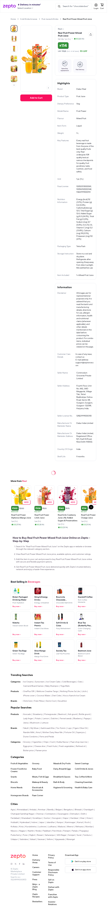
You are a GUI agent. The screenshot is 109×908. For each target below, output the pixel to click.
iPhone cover (29, 695)
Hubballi (14, 822)
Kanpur (60, 822)
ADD (26, 502)
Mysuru (14, 831)
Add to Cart (36, 97)
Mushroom (35, 723)
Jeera (25, 723)
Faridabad (15, 818)
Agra (13, 809)
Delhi (83, 814)
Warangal (70, 839)
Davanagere (62, 814)
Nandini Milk (28, 732)
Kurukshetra (30, 826)
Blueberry (77, 718)
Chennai (39, 814)
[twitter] (17, 863)
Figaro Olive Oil (80, 728)
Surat (79, 835)
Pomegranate (50, 714)
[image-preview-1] (14, 38)
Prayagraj (83, 831)
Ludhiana (52, 826)
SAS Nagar (61, 835)
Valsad (32, 839)
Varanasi (41, 839)
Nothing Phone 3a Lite (70, 691)
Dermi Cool (51, 701)
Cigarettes (36, 742)
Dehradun (74, 814)
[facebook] (21, 863)
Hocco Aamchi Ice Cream (74, 695)
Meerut (70, 826)
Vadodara (24, 839)
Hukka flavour (62, 742)
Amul (38, 732)
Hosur (89, 818)
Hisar (82, 818)
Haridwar (74, 818)
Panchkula (56, 831)
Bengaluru (68, 809)
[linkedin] (25, 863)
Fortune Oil (69, 732)
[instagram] (13, 863)
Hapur (65, 818)
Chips (45, 742)
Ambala (32, 809)
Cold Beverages (69, 682)
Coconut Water (43, 695)
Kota (21, 826)
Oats (80, 682)
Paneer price (41, 750)
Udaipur (14, 839)
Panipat (66, 831)
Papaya (87, 718)
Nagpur (22, 831)
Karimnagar (70, 822)
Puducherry (16, 835)
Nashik (31, 831)
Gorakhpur (37, 818)
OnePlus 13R (28, 691)
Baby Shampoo (51, 686)
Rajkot (32, 835)
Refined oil (80, 746)
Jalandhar (50, 822)
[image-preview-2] (14, 48)
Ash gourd (72, 714)
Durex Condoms (30, 736)
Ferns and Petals (46, 736)
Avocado (27, 714)
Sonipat (71, 835)
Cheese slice (39, 746)
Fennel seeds (65, 718)
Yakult (26, 728)
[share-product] (90, 34)
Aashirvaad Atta (47, 728)
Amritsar (41, 809)
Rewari (40, 835)
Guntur (47, 818)
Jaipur (41, 822)
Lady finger (28, 718)
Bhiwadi (78, 809)
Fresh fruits (52, 746)
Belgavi (58, 809)
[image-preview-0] (14, 28)
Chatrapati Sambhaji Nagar (22, 814)
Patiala (74, 831)
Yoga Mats (65, 686)
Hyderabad (25, 822)
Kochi (87, 822)
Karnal (80, 822)
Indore (34, 822)
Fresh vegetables (66, 746)
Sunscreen (39, 682)
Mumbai (89, 826)
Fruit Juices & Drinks (50, 19)
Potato (38, 718)
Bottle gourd (84, 714)
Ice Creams (28, 682)
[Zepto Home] (9, 6)
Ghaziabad (26, 818)
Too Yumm (61, 728)
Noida (38, 831)
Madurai (61, 826)
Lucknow (42, 826)
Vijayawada (59, 839)
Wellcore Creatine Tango (47, 691)
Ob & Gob (27, 701)
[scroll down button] (14, 85)
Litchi (84, 691)
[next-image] (48, 88)
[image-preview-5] (14, 78)
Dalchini (54, 718)
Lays (69, 728)
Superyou (80, 732)
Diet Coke (56, 695)
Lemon (46, 718)
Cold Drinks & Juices (28, 19)
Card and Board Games (33, 686)
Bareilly (50, 809)
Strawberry (37, 714)
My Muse (34, 728)
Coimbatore (50, 814)
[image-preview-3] (14, 58)
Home (13, 19)
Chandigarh (88, 809)
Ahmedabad (22, 809)
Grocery (26, 742)
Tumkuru (87, 835)
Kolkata (14, 826)
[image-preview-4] (14, 68)
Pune (25, 835)
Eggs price (27, 746)
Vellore (50, 839)
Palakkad (46, 831)
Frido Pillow (39, 701)
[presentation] (18, 19)
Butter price (28, 750)
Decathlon (62, 701)
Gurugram (56, 818)
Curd (52, 742)
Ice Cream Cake (53, 682)
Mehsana (79, 826)
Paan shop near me (78, 742)
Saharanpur (50, 835)
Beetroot (62, 714)
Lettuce (44, 723)
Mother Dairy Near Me (52, 732)
